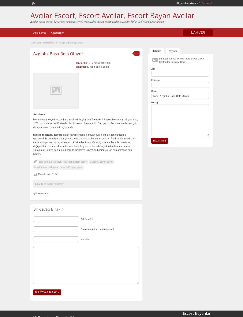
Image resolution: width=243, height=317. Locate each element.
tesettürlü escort (50, 43)
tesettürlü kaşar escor (72, 167)
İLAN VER (198, 32)
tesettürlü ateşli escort (50, 161)
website (85, 239)
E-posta (155, 80)
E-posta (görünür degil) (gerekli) (97, 229)
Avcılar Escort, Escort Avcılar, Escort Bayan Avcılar (112, 15)
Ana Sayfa (39, 32)
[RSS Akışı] (33, 3)
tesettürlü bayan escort (101, 161)
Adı (153, 69)
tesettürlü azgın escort (75, 161)
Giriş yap (206, 3)
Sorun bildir (43, 193)
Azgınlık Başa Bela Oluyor (58, 53)
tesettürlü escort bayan (46, 167)
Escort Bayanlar (197, 313)
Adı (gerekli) (87, 219)
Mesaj (154, 102)
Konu (154, 91)
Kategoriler (57, 32)
